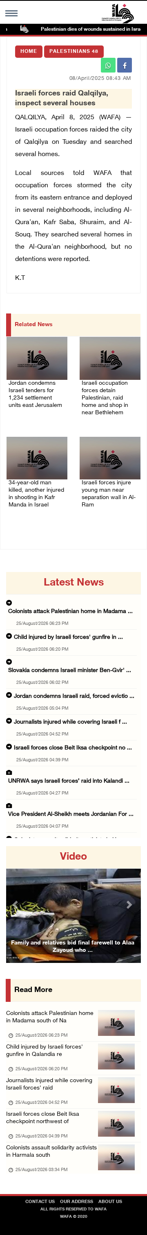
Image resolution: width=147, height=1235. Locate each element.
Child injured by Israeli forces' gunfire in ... (68, 637)
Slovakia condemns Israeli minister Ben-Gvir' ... (69, 670)
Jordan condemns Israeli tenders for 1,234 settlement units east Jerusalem (35, 394)
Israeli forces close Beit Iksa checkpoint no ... (73, 748)
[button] (16, 904)
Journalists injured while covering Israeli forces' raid (49, 1084)
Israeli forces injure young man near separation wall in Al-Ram (109, 494)
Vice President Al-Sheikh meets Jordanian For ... (71, 814)
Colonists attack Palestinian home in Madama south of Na (50, 1017)
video (73, 857)
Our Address (76, 1202)
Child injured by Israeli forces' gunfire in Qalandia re (44, 1051)
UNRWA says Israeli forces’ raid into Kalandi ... (68, 781)
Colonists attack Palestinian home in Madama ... (70, 611)
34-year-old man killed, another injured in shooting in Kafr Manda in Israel (36, 494)
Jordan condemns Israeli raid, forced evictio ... (74, 696)
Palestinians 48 (73, 51)
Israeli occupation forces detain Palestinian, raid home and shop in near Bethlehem (105, 398)
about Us (110, 1202)
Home (28, 51)
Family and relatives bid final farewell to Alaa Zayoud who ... (72, 947)
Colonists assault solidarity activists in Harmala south (51, 1151)
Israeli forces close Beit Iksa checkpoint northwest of (42, 1118)
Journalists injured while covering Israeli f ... (70, 722)
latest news (74, 583)
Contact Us (40, 1202)
